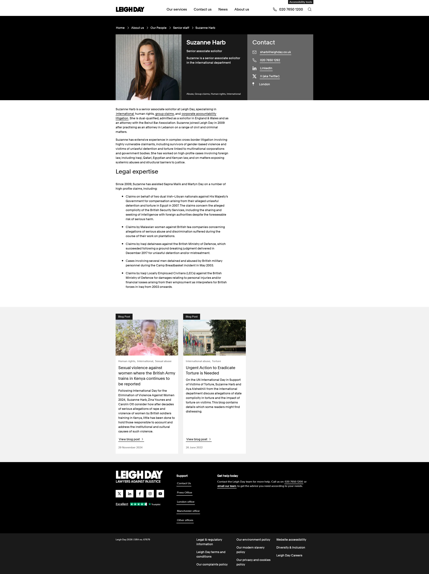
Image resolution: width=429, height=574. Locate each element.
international (125, 113)
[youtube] (160, 493)
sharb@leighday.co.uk (275, 52)
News (223, 9)
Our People (158, 27)
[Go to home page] (130, 10)
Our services (177, 9)
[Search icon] (309, 9)
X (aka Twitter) (270, 76)
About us (241, 9)
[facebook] (140, 493)
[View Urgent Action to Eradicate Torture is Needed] (214, 338)
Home (120, 27)
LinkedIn (266, 68)
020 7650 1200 (294, 481)
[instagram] (150, 493)
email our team (227, 486)
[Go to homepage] (139, 477)
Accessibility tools (300, 2)
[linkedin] (129, 493)
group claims (164, 113)
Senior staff (181, 27)
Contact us (203, 9)
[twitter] (119, 493)
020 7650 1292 (270, 60)
